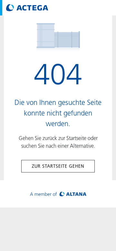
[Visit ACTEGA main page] (27, 7)
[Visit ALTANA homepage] (58, 194)
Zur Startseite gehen (58, 166)
